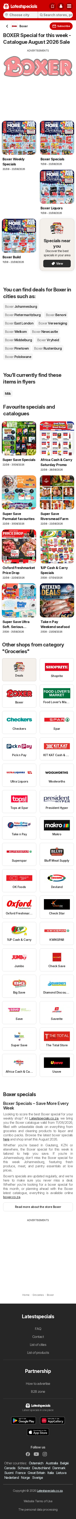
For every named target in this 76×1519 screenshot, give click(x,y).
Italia (50, 1473)
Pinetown (17, 348)
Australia (52, 1463)
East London (19, 323)
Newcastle (45, 332)
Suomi (8, 1473)
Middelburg (18, 340)
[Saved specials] (52, 6)
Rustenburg (48, 348)
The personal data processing (38, 1509)
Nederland (11, 1477)
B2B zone (38, 1391)
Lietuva (61, 1473)
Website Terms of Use (38, 1501)
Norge (25, 1477)
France (20, 1473)
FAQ (38, 1329)
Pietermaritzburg (23, 315)
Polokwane (18, 357)
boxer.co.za (11, 1197)
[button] (60, 6)
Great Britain (36, 1473)
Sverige (37, 1477)
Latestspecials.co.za (43, 1118)
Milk (8, 393)
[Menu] (69, 6)
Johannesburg (21, 306)
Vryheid (48, 340)
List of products (38, 1352)
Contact (38, 1337)
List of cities (38, 1345)
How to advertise (38, 1383)
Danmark (58, 1468)
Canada (9, 1468)
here (6, 1139)
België (64, 1463)
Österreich (36, 1463)
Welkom (16, 332)
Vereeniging (52, 323)
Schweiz (24, 1468)
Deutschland (41, 1468)
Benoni (56, 315)
